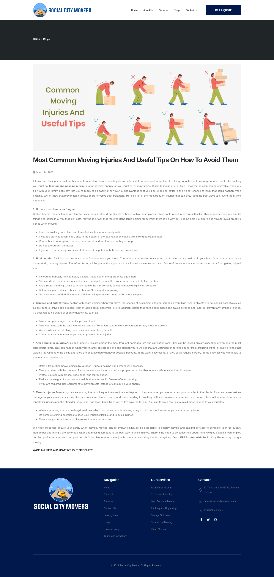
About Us (148, 10)
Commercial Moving (161, 494)
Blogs (177, 10)
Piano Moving (158, 529)
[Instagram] (215, 520)
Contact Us (191, 10)
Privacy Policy (111, 529)
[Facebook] (201, 520)
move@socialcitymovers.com (220, 501)
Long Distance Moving (163, 501)
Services (163, 10)
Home (134, 10)
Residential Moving (161, 487)
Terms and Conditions (115, 536)
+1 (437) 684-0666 (213, 510)
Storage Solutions (160, 515)
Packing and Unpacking (164, 508)
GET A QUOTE (223, 10)
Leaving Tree (111, 515)
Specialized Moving (161, 522)
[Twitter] (208, 520)
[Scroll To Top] (267, 573)
